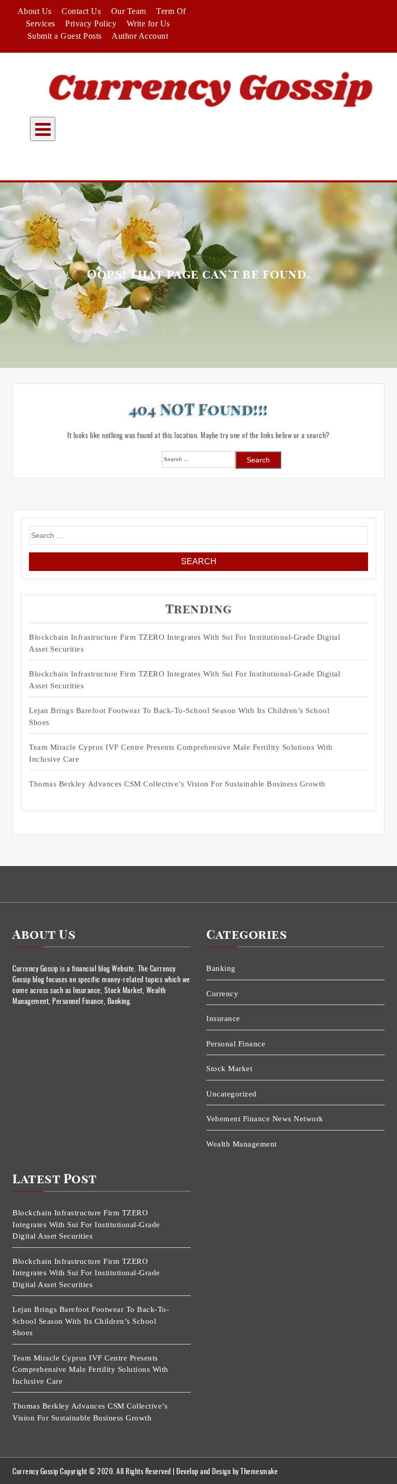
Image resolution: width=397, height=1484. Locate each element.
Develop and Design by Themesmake (227, 1470)
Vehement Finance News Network (265, 1119)
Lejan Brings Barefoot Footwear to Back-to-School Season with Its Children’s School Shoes (179, 716)
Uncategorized (231, 1094)
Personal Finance (235, 1044)
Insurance (223, 1018)
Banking (221, 968)
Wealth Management (241, 1144)
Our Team (128, 11)
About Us (35, 11)
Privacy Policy (90, 23)
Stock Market (229, 1068)
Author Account (140, 36)
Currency (222, 994)
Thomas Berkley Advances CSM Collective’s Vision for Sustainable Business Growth (177, 784)
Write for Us (148, 23)
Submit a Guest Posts (64, 36)
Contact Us (81, 11)
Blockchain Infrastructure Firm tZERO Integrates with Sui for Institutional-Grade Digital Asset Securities (184, 643)
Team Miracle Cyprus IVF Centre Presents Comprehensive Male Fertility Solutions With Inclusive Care (181, 753)
